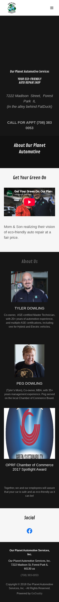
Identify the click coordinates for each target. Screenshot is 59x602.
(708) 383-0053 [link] (30, 575)
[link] (11, 7)
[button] (52, 8)
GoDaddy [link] (36, 593)
